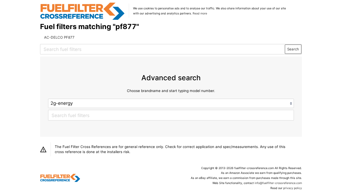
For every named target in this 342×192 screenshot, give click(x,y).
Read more (200, 13)
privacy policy (292, 188)
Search (293, 49)
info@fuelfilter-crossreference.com (278, 183)
